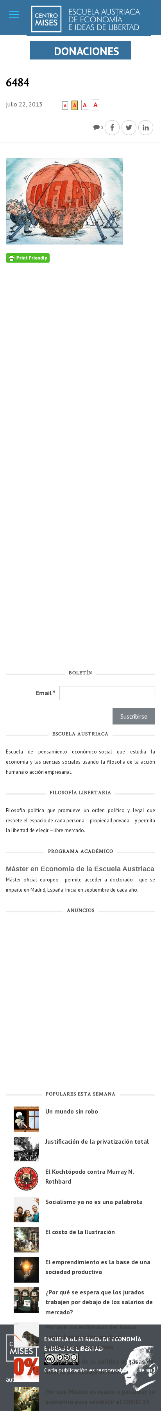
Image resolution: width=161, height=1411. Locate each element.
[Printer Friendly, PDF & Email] (28, 257)
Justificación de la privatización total (97, 1141)
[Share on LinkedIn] (145, 127)
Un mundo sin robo (71, 1111)
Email (45, 693)
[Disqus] (80, 360)
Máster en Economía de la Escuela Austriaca (80, 869)
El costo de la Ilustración (80, 1232)
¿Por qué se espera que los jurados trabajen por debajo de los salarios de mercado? (99, 1302)
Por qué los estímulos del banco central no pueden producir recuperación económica (90, 1337)
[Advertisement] (80, 1004)
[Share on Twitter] (129, 127)
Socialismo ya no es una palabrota (94, 1202)
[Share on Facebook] (112, 127)
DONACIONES (86, 51)
